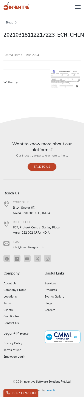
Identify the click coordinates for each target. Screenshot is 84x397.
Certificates (11, 316)
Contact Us (11, 323)
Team (7, 303)
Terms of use (12, 350)
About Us (9, 283)
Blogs (9, 22)
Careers (50, 310)
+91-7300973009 (23, 393)
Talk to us (42, 166)
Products (51, 290)
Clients (8, 310)
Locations (10, 296)
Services (50, 283)
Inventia (51, 390)
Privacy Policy (12, 343)
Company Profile (14, 290)
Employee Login (14, 356)
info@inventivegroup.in (28, 247)
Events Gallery (54, 296)
